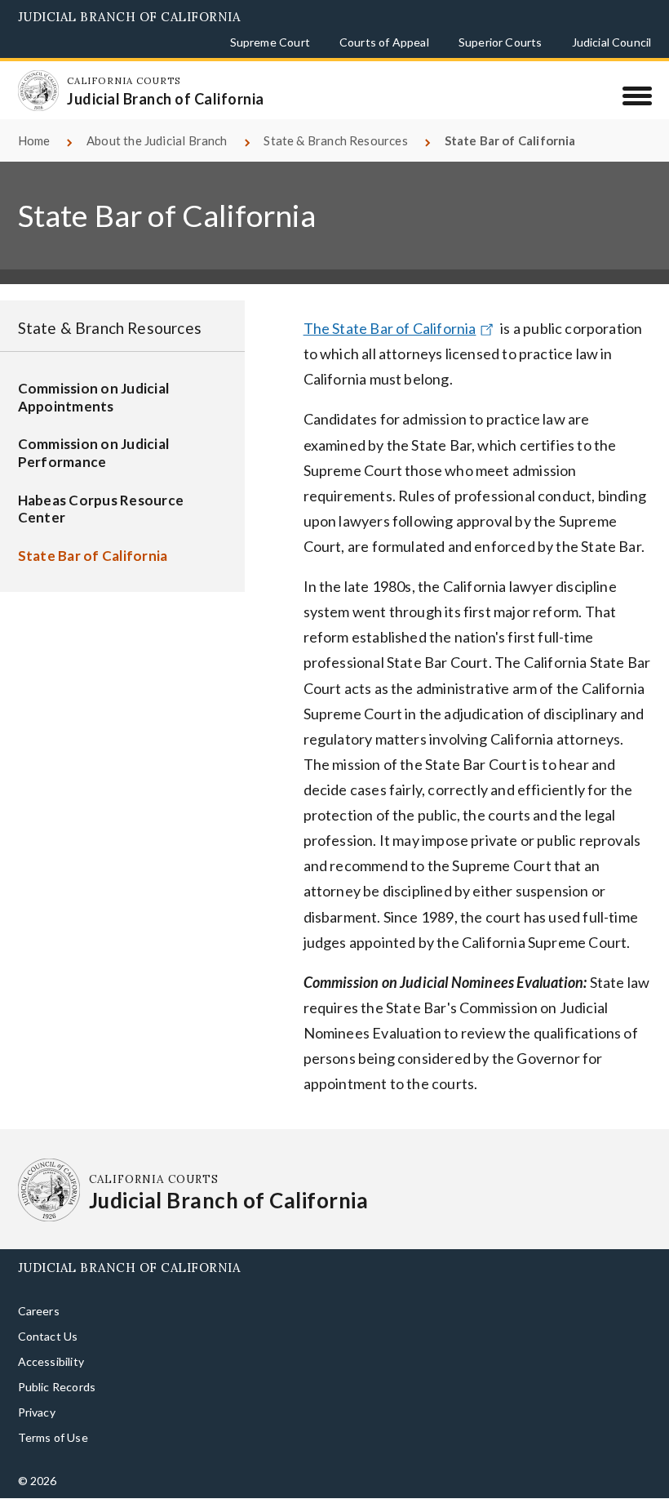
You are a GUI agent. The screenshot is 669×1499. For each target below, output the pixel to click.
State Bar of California (93, 555)
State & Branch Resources (335, 140)
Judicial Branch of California (129, 16)
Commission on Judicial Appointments (94, 397)
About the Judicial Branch (157, 140)
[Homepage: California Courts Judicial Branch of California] (38, 90)
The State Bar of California (389, 328)
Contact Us (48, 1336)
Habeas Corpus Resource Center (101, 509)
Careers (39, 1311)
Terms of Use (53, 1437)
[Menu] (637, 95)
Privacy (36, 1412)
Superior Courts (501, 42)
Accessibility (51, 1361)
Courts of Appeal (384, 42)
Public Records (57, 1387)
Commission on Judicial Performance (94, 452)
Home (34, 140)
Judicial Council (612, 42)
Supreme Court (270, 42)
